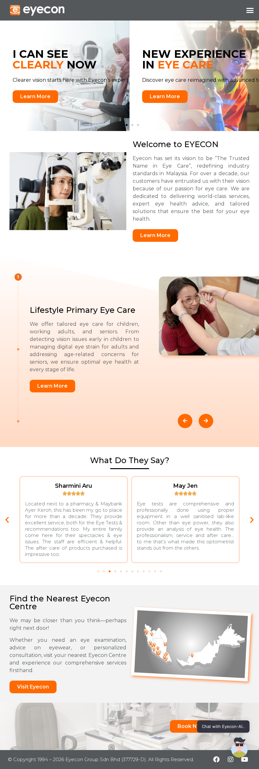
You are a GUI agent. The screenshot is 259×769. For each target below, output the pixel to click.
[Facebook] (216, 759)
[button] (250, 10)
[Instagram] (230, 759)
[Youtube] (244, 759)
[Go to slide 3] (132, 125)
